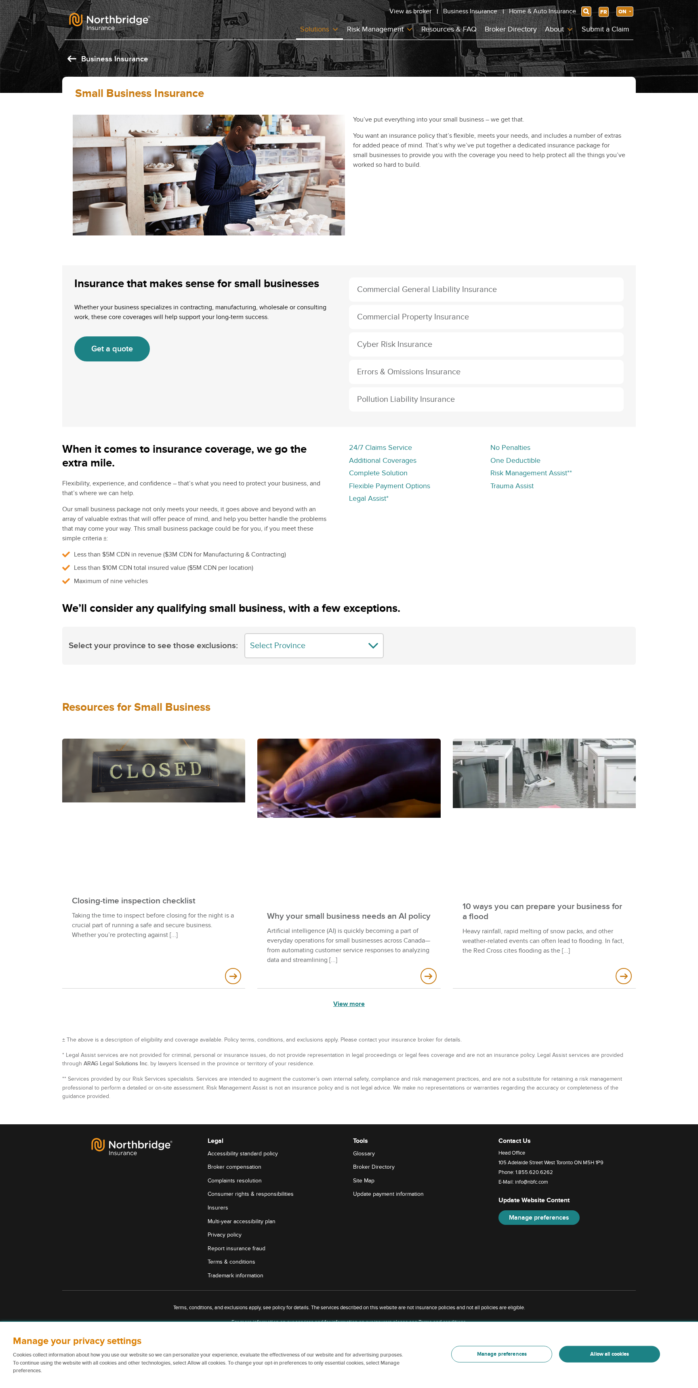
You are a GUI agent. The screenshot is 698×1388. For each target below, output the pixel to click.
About (554, 29)
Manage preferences (539, 1218)
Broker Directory (511, 29)
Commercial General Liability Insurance (427, 290)
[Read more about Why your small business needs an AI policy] (428, 976)
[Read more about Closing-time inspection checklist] (233, 976)
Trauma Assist (512, 486)
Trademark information (235, 1275)
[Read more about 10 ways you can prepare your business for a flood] (624, 976)
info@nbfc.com (531, 1182)
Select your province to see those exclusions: (153, 646)
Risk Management (375, 29)
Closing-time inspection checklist (134, 901)
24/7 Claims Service (380, 447)
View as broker (410, 11)
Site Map (363, 1180)
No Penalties (510, 447)
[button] (486, 289)
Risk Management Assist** (531, 473)
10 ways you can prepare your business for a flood (542, 911)
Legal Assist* (369, 498)
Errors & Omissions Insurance (408, 372)
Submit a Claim (605, 29)
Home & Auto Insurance (542, 11)
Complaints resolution (235, 1180)
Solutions (314, 29)
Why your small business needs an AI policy (349, 916)
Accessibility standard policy (243, 1153)
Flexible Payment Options (389, 486)
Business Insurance (470, 11)
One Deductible (515, 460)
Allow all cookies (609, 1354)
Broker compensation (234, 1166)
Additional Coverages (382, 460)
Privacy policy (225, 1234)
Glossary (364, 1153)
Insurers (218, 1207)
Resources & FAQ (449, 29)
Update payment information (388, 1194)
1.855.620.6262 (534, 1172)
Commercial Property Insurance (413, 317)
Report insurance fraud (236, 1248)
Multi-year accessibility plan (241, 1221)
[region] (349, 1355)
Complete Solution (378, 473)
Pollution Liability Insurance (406, 399)
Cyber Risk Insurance (394, 344)
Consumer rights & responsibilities (251, 1194)
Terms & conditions (231, 1261)
